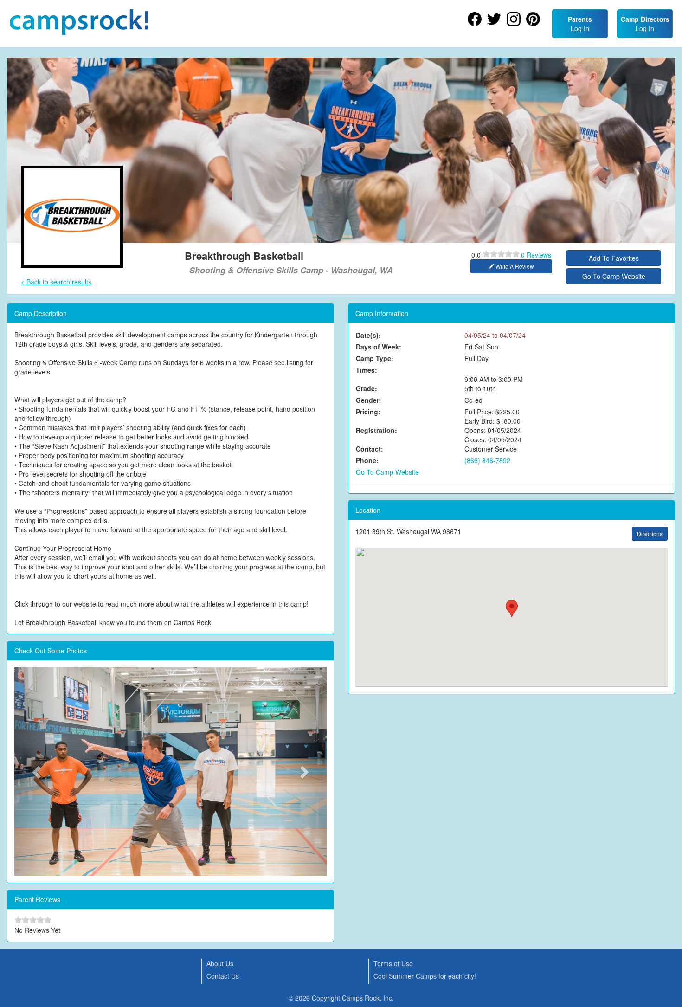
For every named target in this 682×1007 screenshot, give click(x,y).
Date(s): (368, 335)
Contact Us (222, 976)
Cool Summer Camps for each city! (424, 976)
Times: (366, 369)
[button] (37, 771)
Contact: (369, 448)
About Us (219, 963)
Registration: (376, 430)
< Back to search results (56, 281)
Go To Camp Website (613, 276)
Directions (650, 533)
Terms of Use (393, 963)
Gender (367, 400)
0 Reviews (536, 254)
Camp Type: (374, 358)
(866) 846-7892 (487, 460)
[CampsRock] (78, 22)
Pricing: (368, 411)
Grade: (366, 388)
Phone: (367, 460)
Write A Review (514, 266)
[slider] (501, 254)
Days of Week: (378, 346)
